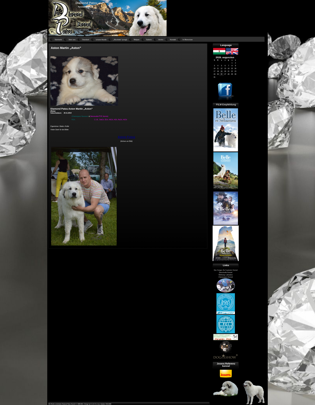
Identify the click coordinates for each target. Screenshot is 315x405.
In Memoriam (188, 40)
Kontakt (173, 40)
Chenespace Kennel (226, 277)
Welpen (136, 40)
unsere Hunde (101, 40)
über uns (72, 40)
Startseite (58, 40)
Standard (85, 40)
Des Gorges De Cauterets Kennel (226, 270)
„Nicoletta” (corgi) (120, 40)
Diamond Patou (86, 3)
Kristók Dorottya (95, 404)
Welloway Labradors (226, 275)
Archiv (160, 40)
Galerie (149, 40)
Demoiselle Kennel (225, 272)
